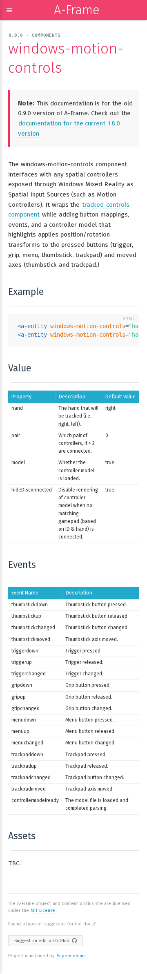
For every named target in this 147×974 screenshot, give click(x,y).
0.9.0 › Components (34, 35)
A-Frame (77, 10)
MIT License (43, 910)
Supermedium (71, 955)
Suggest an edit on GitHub (41, 940)
